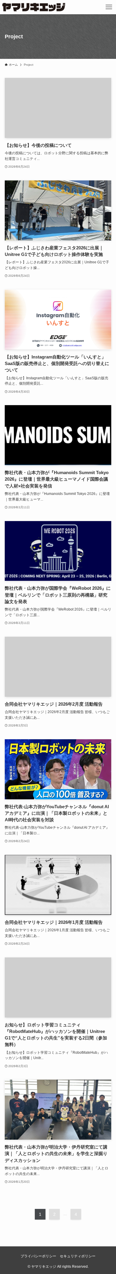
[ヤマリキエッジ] (33, 7)
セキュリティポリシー (77, 1256)
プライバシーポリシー (38, 1256)
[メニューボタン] (109, 7)
